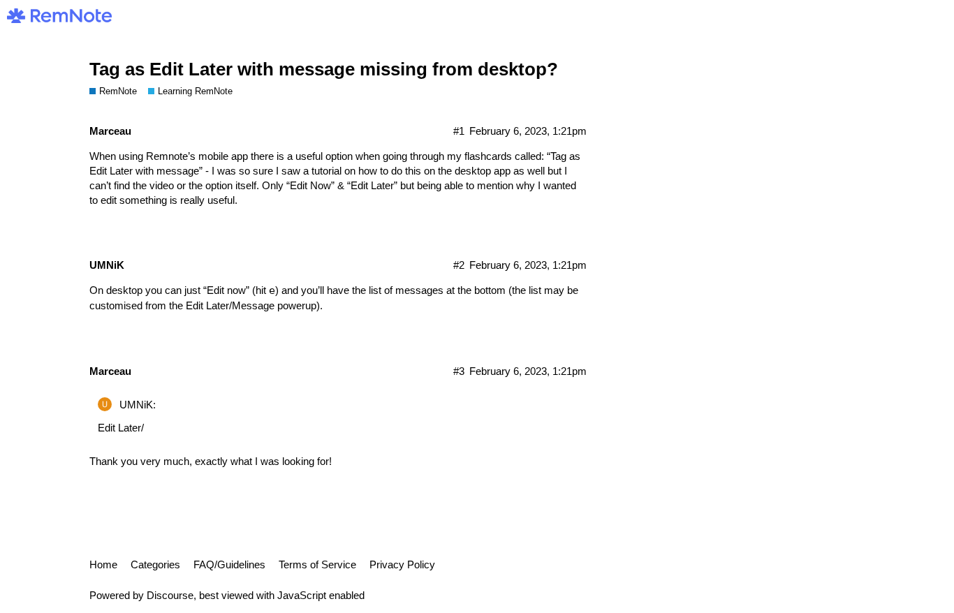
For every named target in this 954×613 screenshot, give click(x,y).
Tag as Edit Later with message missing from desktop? (323, 69)
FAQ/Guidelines (229, 564)
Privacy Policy (402, 564)
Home (103, 564)
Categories (155, 564)
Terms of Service (317, 564)
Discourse (170, 595)
